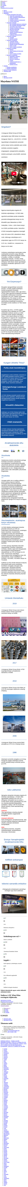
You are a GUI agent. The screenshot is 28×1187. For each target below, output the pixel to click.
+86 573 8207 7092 (11, 1032)
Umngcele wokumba (11, 22)
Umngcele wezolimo (11, 48)
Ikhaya (5, 10)
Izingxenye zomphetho (12, 55)
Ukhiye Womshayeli (13, 1043)
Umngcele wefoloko (11, 36)
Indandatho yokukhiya (15, 56)
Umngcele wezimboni (12, 40)
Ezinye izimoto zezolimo (15, 53)
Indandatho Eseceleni (6, 1042)
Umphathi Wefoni (14, 41)
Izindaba (6, 65)
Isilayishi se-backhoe (14, 43)
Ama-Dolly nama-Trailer (15, 26)
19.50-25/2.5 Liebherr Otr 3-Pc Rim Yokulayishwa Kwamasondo (14, 1045)
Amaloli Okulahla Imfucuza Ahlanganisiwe (16, 32)
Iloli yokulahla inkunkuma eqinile (17, 25)
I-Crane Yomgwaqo (14, 21)
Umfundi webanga (14, 18)
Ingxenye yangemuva (15, 59)
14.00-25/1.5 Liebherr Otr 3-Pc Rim (16, 1046)
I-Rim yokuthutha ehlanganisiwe (17, 17)
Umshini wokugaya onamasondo (17, 20)
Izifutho (11, 52)
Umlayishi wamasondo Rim (16, 16)
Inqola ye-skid (13, 45)
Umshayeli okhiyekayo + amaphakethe (15, 62)
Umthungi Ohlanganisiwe (16, 34)
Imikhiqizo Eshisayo (5, 1041)
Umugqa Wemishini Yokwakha (14, 14)
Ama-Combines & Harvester (16, 51)
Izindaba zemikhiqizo (12, 67)
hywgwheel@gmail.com (13, 1030)
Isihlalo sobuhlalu (14, 57)
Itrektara (11, 49)
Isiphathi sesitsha (13, 38)
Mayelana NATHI (8, 12)
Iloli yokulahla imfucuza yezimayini (18, 24)
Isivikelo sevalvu (13, 64)
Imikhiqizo (6, 13)
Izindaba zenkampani (12, 68)
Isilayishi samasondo (14, 29)
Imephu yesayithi (15, 1041)
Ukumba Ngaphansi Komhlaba (17, 28)
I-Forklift (12, 37)
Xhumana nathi (7, 71)
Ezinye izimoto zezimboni (16, 47)
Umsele (11, 60)
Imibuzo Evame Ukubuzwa (10, 70)
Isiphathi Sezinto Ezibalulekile (17, 44)
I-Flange (21, 1043)
